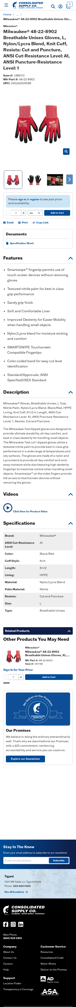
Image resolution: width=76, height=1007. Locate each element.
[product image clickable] (13, 655)
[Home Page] (28, 5)
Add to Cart (57, 212)
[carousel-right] (69, 179)
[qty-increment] (23, 212)
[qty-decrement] (8, 212)
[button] (53, 6)
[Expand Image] (66, 151)
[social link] (5, 924)
